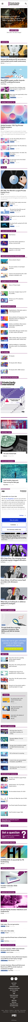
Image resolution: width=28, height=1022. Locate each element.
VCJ (14, 1007)
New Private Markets (14, 990)
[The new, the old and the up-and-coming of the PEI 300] (5, 211)
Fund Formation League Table (16, 812)
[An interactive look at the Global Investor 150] (5, 161)
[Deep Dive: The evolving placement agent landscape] (4, 666)
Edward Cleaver (4, 539)
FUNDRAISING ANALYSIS (8, 842)
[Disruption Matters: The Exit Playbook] (4, 739)
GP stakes (2, 932)
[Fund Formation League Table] (4, 813)
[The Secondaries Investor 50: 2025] (4, 793)
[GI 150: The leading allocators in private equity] (5, 140)
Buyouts (14, 984)
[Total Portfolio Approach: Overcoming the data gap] (14, 473)
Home (3, 1010)
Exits (2, 740)
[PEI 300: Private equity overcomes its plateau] (5, 204)
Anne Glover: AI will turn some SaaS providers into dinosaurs (13, 581)
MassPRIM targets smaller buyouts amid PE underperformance (13, 81)
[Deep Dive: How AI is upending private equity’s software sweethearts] (4, 659)
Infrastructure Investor (14, 986)
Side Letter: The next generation (14, 32)
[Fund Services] (4, 236)
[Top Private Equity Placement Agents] (4, 807)
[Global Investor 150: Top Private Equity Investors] (14, 114)
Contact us (11, 1010)
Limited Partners (13, 97)
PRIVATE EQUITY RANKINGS (9, 774)
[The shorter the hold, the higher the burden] (6, 708)
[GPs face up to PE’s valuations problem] (4, 300)
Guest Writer (5, 484)
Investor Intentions (4, 960)
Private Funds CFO (14, 997)
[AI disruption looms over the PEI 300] (5, 218)
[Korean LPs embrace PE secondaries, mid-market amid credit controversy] (14, 51)
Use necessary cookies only (14, 529)
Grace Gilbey (10, 970)
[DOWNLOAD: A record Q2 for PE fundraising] (14, 852)
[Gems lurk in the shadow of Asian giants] (6, 717)
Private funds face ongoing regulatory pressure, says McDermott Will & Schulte (10, 629)
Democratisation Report (14, 260)
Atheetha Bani (3, 887)
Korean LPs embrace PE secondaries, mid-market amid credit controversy (13, 60)
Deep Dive (3, 681)
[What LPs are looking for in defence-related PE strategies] (14, 593)
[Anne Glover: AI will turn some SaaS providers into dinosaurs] (14, 572)
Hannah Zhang (3, 83)
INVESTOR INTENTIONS (8, 892)
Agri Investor (14, 983)
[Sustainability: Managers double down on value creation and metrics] (4, 332)
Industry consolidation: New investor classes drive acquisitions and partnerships (17, 325)
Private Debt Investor (14, 995)
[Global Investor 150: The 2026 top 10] (5, 147)
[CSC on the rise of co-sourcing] (4, 754)
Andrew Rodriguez (9, 952)
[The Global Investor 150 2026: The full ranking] (5, 154)
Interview (3, 624)
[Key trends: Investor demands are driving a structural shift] (4, 243)
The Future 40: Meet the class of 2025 (18, 798)
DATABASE (4, 825)
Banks (2, 674)
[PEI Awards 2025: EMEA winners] (4, 371)
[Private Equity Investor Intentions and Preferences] (14, 901)
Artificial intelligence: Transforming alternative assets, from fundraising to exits (18, 346)
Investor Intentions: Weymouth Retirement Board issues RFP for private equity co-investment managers (13, 966)
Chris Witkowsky (14, 710)
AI (10, 219)
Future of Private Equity (14, 285)
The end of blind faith (9, 453)
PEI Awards (11, 356)
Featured (2, 883)
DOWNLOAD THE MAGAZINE (10, 377)
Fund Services (12, 234)
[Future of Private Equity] (4, 286)
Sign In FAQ (17, 1010)
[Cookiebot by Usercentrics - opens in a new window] (20, 491)
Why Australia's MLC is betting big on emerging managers (13, 18)
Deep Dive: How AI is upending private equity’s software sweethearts (16, 659)
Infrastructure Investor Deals (14, 988)
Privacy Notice (23, 1010)
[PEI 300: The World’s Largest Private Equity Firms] (14, 179)
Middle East (3, 926)
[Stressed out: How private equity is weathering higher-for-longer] (4, 687)
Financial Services (2, 340)
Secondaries (3, 794)
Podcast (3, 533)
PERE (14, 993)
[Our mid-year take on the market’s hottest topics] (6, 700)
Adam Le (2, 583)
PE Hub (14, 991)
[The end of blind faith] (14, 444)
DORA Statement (21, 1011)
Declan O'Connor (11, 960)
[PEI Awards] (4, 357)
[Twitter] (16, 978)
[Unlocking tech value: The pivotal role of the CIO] (4, 768)
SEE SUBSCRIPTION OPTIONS (13, 648)
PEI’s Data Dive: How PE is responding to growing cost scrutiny (13, 537)
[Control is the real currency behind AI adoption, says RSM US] (4, 761)
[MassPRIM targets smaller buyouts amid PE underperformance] (14, 72)
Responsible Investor (14, 1003)
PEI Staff (2, 129)
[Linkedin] (12, 978)
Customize (13, 524)
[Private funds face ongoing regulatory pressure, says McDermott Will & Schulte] (14, 620)
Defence (2, 599)
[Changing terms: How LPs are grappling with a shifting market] (4, 673)
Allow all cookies (14, 520)
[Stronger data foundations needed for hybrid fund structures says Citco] (4, 746)
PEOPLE (4, 921)
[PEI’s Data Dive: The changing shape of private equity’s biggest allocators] (14, 550)
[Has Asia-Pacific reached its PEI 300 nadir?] (5, 225)
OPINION (6, 695)
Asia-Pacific (12, 90)
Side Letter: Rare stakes (7, 931)
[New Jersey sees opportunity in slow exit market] (5, 96)
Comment (4, 710)
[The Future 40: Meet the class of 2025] (4, 800)
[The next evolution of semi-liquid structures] (4, 268)
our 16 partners (10, 498)
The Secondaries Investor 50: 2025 (17, 791)
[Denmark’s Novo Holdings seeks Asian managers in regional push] (5, 89)
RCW (14, 998)
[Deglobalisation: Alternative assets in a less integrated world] (4, 311)
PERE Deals (14, 1002)
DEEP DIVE (5, 654)
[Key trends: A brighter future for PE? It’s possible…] (4, 293)
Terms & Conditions (13, 1011)
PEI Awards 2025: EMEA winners (17, 369)
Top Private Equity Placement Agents (17, 805)
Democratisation (4, 269)
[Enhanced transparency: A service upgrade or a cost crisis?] (4, 250)
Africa (11, 205)
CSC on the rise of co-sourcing (17, 753)
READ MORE (8, 23)
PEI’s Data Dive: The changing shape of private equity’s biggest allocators (13, 559)
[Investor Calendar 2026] (14, 877)
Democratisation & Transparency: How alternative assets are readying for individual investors (18, 318)
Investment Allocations (5, 56)
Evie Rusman (3, 562)
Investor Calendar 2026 (9, 886)
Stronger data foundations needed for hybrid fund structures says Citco (18, 747)
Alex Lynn (2, 63)
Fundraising (3, 857)
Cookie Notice (6, 1011)
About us (6, 1010)
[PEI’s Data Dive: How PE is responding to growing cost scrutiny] (4, 731)
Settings (21, 515)
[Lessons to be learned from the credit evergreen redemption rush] (4, 275)
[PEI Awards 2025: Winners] (4, 364)
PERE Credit (14, 1000)
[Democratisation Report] (4, 261)
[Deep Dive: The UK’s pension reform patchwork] (4, 680)
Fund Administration (3, 747)
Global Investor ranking (5, 555)
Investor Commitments (5, 77)
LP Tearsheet (3, 952)
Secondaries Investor (14, 1005)
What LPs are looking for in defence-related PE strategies (13, 602)
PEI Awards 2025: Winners (15, 363)
